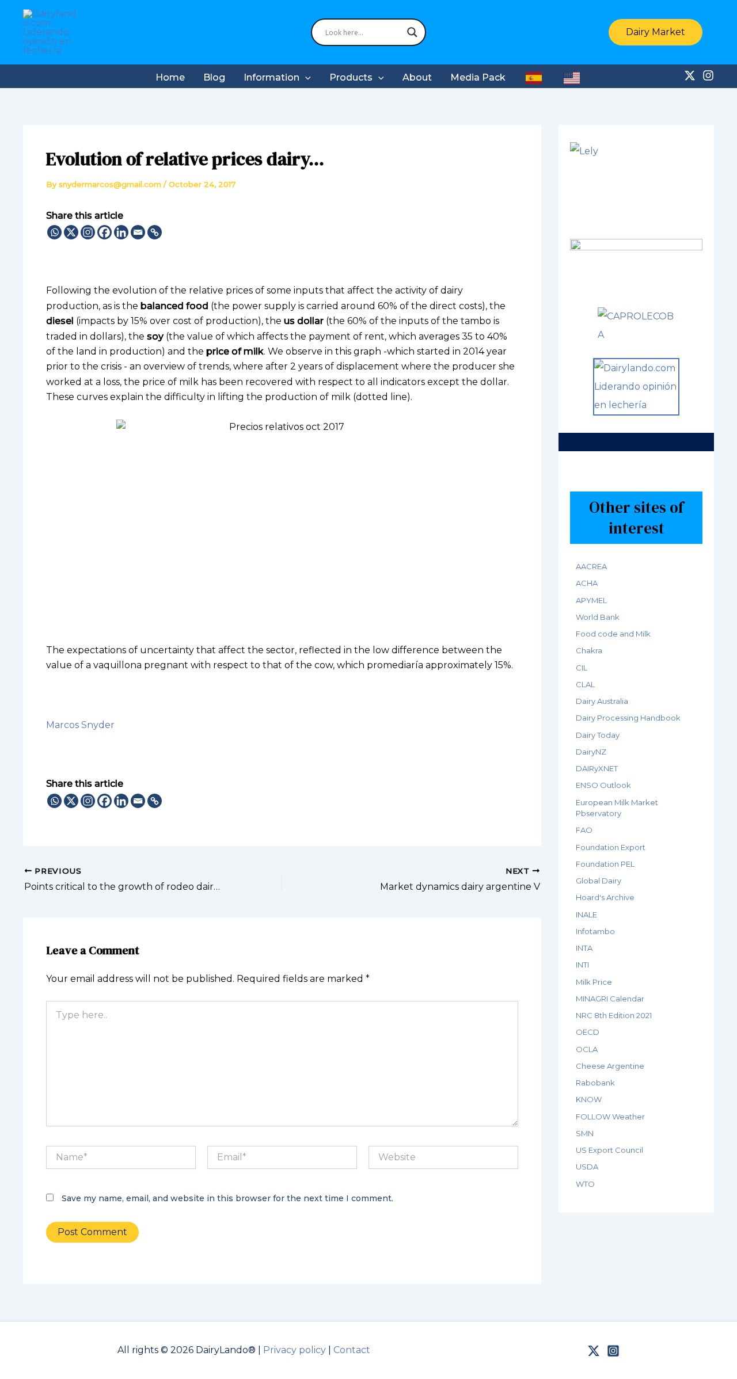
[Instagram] (708, 75)
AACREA (591, 566)
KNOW (589, 1099)
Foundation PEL (605, 863)
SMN (585, 1133)
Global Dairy (598, 880)
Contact (351, 1349)
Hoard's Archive (605, 897)
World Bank (598, 617)
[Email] (138, 232)
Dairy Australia (602, 701)
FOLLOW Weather (610, 1116)
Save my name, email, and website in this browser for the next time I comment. (227, 1198)
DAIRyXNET (597, 768)
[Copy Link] (154, 232)
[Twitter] (690, 75)
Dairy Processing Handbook (628, 717)
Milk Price (594, 981)
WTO (585, 1183)
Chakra (589, 650)
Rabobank (595, 1082)
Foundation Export (610, 847)
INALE (586, 914)
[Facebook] (104, 232)
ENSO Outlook (603, 785)
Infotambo (595, 931)
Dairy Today (598, 735)
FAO (584, 830)
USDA (587, 1166)
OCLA (587, 1049)
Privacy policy (294, 1349)
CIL (581, 667)
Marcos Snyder (80, 724)
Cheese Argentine (610, 1066)
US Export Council (609, 1150)
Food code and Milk (613, 633)
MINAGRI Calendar (610, 998)
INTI (582, 964)
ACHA (587, 583)
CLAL (585, 684)
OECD (587, 1032)
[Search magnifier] (412, 32)
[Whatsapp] (54, 232)
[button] (661, 32)
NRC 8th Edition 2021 (614, 1015)
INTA (584, 948)
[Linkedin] (121, 232)
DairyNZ (591, 751)
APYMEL (591, 600)
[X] (71, 232)
